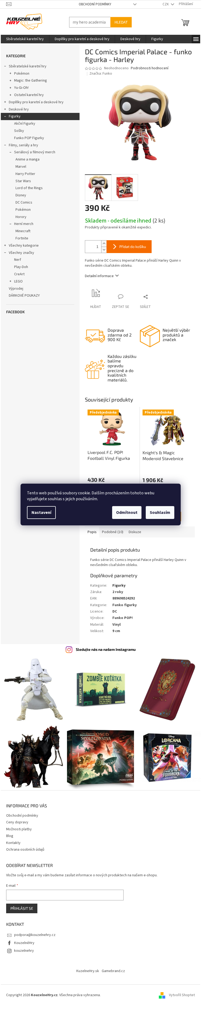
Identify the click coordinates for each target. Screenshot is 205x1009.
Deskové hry (19, 109)
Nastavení (41, 512)
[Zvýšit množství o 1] (104, 243)
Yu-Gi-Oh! (21, 87)
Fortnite (21, 238)
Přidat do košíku (132, 246)
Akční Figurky (24, 123)
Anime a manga (27, 159)
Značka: (100, 73)
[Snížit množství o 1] (104, 250)
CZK (166, 4)
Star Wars (23, 181)
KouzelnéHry (24, 943)
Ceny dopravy (17, 822)
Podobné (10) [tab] (112, 532)
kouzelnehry (24, 950)
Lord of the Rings (29, 188)
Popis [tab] (92, 532)
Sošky (19, 130)
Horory (20, 217)
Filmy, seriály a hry (23, 145)
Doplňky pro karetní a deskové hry (36, 102)
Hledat (121, 22)
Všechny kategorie (24, 245)
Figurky (15, 116)
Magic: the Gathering (30, 80)
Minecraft (22, 231)
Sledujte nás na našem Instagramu (106, 649)
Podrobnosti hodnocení (149, 68)
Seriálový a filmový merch (34, 152)
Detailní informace (99, 276)
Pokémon (21, 73)
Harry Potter (25, 174)
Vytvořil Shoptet (182, 995)
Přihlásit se (21, 908)
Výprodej (16, 288)
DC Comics (23, 202)
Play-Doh (21, 267)
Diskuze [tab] (135, 532)
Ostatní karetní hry (29, 95)
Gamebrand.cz (113, 971)
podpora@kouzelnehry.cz (35, 935)
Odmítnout (126, 512)
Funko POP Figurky (29, 138)
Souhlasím (160, 512)
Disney (20, 195)
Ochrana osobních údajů (25, 849)
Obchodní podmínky (95, 4)
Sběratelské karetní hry (27, 66)
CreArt (19, 274)
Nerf (17, 259)
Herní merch (23, 224)
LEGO (18, 281)
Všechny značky (21, 252)
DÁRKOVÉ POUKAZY (24, 295)
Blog (9, 836)
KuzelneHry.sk (87, 971)
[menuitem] (25, 39)
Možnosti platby (19, 829)
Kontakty (13, 843)
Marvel (20, 166)
